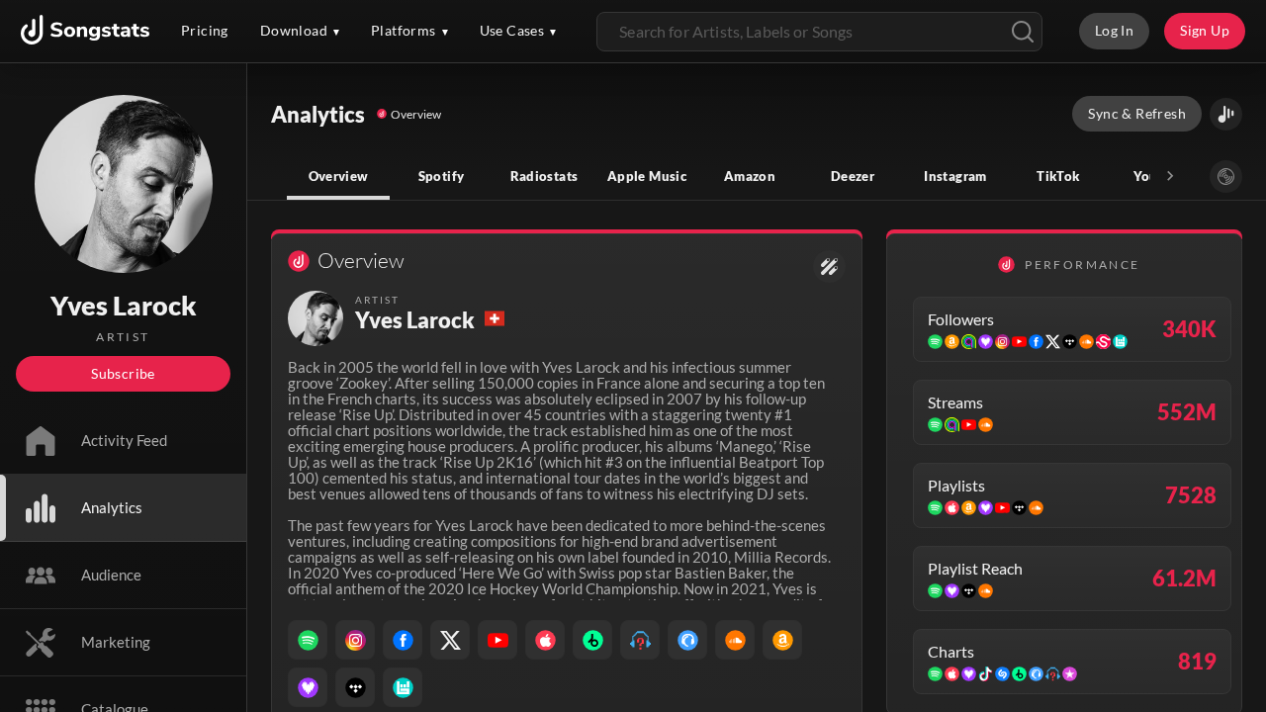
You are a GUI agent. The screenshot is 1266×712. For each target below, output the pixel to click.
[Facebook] (402, 640)
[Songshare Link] (1226, 114)
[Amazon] (782, 640)
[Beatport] (592, 640)
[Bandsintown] (402, 687)
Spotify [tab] (441, 176)
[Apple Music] (545, 640)
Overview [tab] (339, 176)
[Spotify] (307, 640)
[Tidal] (355, 687)
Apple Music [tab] (646, 176)
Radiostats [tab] (544, 176)
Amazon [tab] (749, 176)
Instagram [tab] (955, 176)
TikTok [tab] (1058, 176)
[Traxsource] (687, 640)
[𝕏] (450, 640)
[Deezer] (307, 687)
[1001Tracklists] (640, 640)
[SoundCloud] (735, 640)
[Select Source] (1226, 176)
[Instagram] (355, 640)
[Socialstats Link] (829, 266)
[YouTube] (497, 640)
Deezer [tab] (852, 176)
